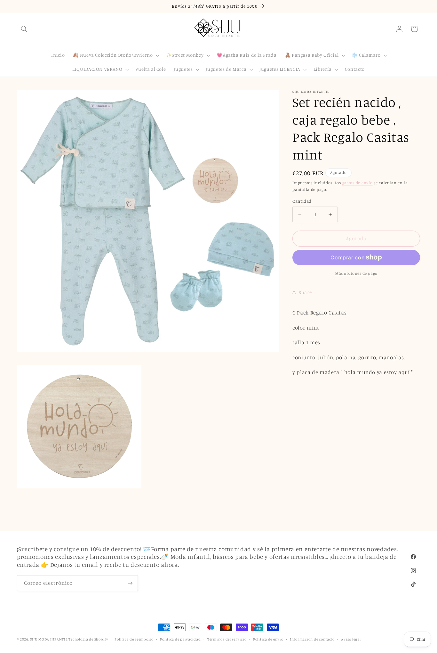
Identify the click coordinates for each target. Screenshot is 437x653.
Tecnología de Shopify (88, 639)
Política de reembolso (134, 639)
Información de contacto (312, 639)
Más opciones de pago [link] (356, 273)
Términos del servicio (226, 639)
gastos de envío (357, 182)
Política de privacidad (180, 639)
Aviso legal (351, 639)
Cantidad (301, 201)
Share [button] (305, 292)
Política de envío (268, 639)
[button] (24, 28)
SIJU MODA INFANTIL (48, 639)
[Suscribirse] (130, 583)
